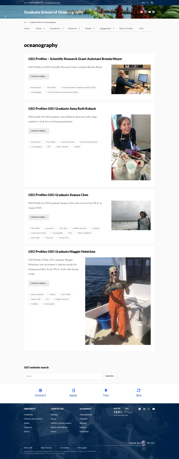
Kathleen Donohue (79, 228)
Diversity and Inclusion (33, 419)
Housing (54, 414)
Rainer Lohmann (62, 146)
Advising (83, 423)
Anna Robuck (35, 142)
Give (141, 28)
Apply (73, 395)
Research (72, 28)
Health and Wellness (59, 427)
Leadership (28, 414)
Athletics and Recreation (61, 423)
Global (26, 423)
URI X (149, 409)
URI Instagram (144, 409)
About (39, 28)
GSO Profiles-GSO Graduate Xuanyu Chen (58, 195)
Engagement (105, 28)
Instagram (146, 12)
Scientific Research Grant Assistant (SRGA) (62, 92)
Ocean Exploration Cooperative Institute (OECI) (79, 87)
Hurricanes (49, 228)
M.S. (48, 299)
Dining (53, 419)
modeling (95, 228)
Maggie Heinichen (62, 299)
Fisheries (52, 294)
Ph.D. (49, 146)
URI (25, 22)
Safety (26, 431)
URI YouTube (153, 409)
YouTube (149, 12)
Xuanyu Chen (64, 237)
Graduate (83, 419)
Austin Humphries (37, 294)
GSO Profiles (51, 87)
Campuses (28, 427)
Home (27, 28)
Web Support (82, 448)
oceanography (36, 92)
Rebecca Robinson (84, 233)
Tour (106, 395)
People (88, 28)
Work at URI (28, 448)
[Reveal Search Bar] (152, 2)
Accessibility (64, 448)
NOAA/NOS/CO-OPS (123, 415)
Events (53, 431)
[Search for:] (63, 376)
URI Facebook (140, 409)
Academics (55, 28)
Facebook (142, 12)
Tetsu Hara (49, 237)
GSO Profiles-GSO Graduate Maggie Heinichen (62, 251)
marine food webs (67, 142)
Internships (84, 431)
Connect (40, 395)
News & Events (126, 28)
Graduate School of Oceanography (53, 12)
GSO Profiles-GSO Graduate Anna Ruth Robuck (62, 108)
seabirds (77, 146)
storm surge (35, 237)
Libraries (83, 427)
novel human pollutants (88, 142)
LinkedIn (153, 12)
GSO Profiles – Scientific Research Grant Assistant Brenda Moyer (75, 59)
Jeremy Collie (36, 299)
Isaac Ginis (63, 228)
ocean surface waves (38, 233)
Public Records (46, 448)
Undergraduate (86, 414)
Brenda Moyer (36, 87)
